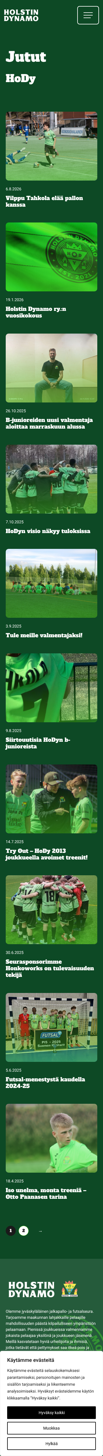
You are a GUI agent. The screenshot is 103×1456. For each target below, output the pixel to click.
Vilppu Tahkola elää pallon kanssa (44, 201)
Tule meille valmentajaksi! (44, 635)
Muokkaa (51, 1428)
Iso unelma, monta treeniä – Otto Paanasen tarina (46, 1194)
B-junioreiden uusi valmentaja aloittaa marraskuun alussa (49, 423)
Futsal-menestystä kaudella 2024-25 (45, 1083)
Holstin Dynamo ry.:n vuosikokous (36, 312)
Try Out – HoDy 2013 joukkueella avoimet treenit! (47, 854)
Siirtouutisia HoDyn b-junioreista (38, 743)
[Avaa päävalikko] (88, 15)
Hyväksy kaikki (52, 1412)
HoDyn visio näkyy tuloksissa (48, 531)
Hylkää (51, 1443)
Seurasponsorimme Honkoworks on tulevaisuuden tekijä (50, 968)
